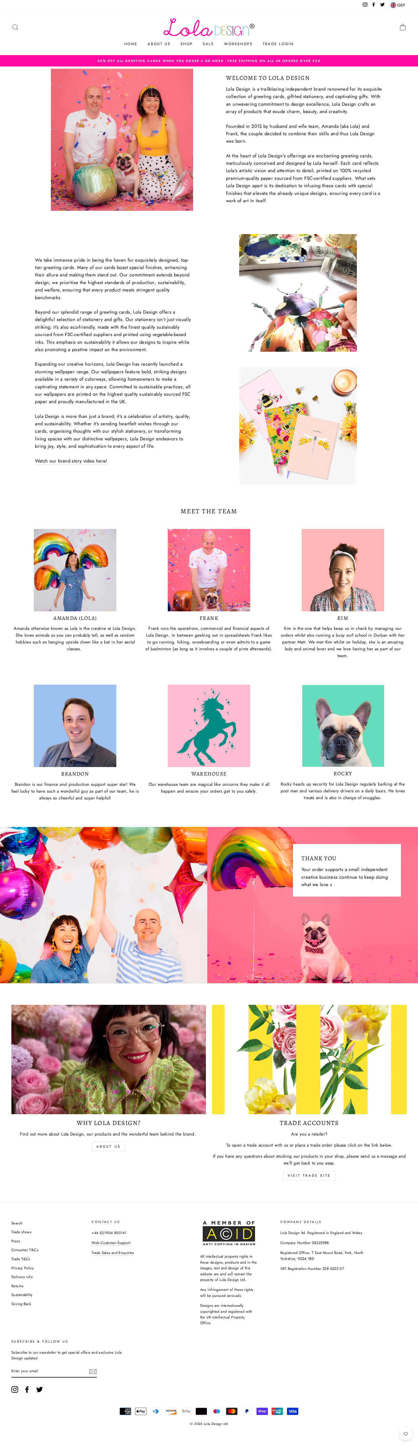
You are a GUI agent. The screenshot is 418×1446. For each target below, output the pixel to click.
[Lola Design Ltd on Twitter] (39, 1389)
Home (131, 44)
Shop (187, 44)
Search (16, 1223)
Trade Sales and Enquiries (113, 1252)
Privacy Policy (22, 1268)
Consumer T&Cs (24, 1250)
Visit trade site (309, 1175)
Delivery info (22, 1277)
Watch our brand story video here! (71, 460)
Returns (17, 1286)
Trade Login (278, 44)
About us (159, 44)
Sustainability (21, 1294)
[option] (209, 61)
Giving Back (21, 1304)
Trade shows (21, 1232)
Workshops (238, 44)
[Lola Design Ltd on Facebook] (27, 1389)
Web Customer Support (111, 1242)
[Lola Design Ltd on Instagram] (14, 1389)
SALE (208, 44)
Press (15, 1241)
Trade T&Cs (20, 1259)
